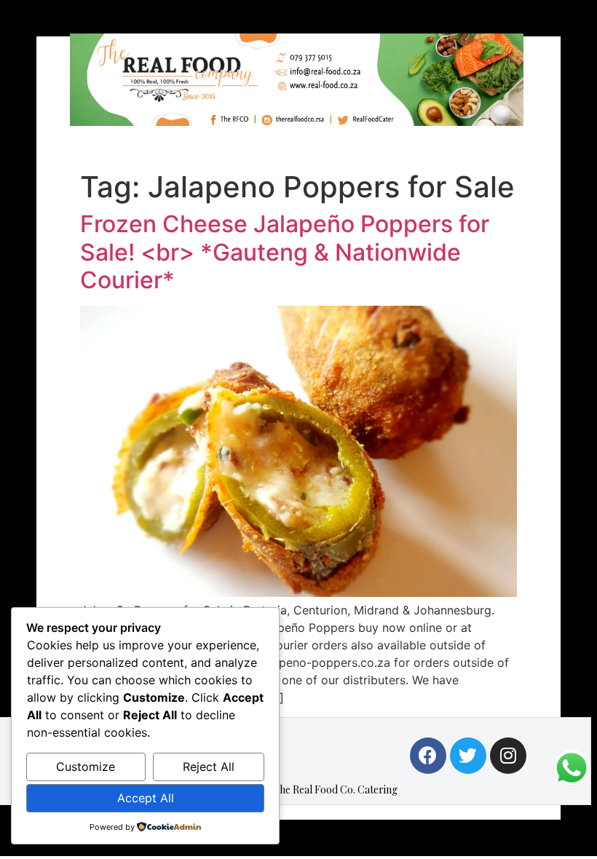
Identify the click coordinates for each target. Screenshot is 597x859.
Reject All (208, 766)
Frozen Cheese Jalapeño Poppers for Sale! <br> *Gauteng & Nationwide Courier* (284, 252)
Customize (85, 766)
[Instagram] (508, 755)
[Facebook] (428, 755)
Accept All (145, 798)
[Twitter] (468, 755)
